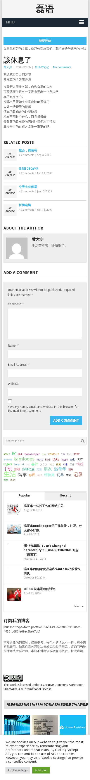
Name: (13, 345)
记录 (78, 474)
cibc (44, 454)
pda (72, 459)
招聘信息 (28, 469)
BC (14, 454)
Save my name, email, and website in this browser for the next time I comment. (43, 408)
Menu (10, 22)
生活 (9, 474)
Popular (24, 495)
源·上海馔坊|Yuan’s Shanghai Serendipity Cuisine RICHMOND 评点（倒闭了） (51, 550)
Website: (13, 383)
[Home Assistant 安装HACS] (73, 727)
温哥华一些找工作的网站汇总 (44, 506)
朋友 (48, 469)
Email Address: (18, 364)
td (22, 464)
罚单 (60, 475)
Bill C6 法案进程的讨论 (39, 589)
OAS (55, 459)
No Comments (62, 67)
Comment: (16, 304)
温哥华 (60, 469)
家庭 (58, 464)
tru (27, 464)
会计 (34, 464)
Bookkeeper (32, 454)
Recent (65, 495)
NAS (47, 459)
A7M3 (6, 454)
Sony (16, 464)
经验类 (49, 475)
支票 (39, 469)
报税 (17, 469)
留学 (22, 474)
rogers (7, 464)
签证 (39, 475)
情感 (79, 464)
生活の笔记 (42, 67)
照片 (70, 469)
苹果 (68, 475)
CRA (63, 454)
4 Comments (26, 155)
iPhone (7, 459)
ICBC (77, 454)
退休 (12, 479)
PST (80, 459)
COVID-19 (53, 454)
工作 (72, 464)
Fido (69, 454)
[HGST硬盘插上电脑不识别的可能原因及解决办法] (45, 727)
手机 (7, 469)
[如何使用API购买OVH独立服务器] (17, 727)
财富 (5, 479)
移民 (32, 475)
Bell (20, 454)
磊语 (45, 8)
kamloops (24, 459)
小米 (65, 464)
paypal (64, 459)
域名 (51, 464)
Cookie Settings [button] (18, 770)
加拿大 (43, 464)
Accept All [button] (41, 770)
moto (39, 459)
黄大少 (7, 67)
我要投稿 (45, 41)
